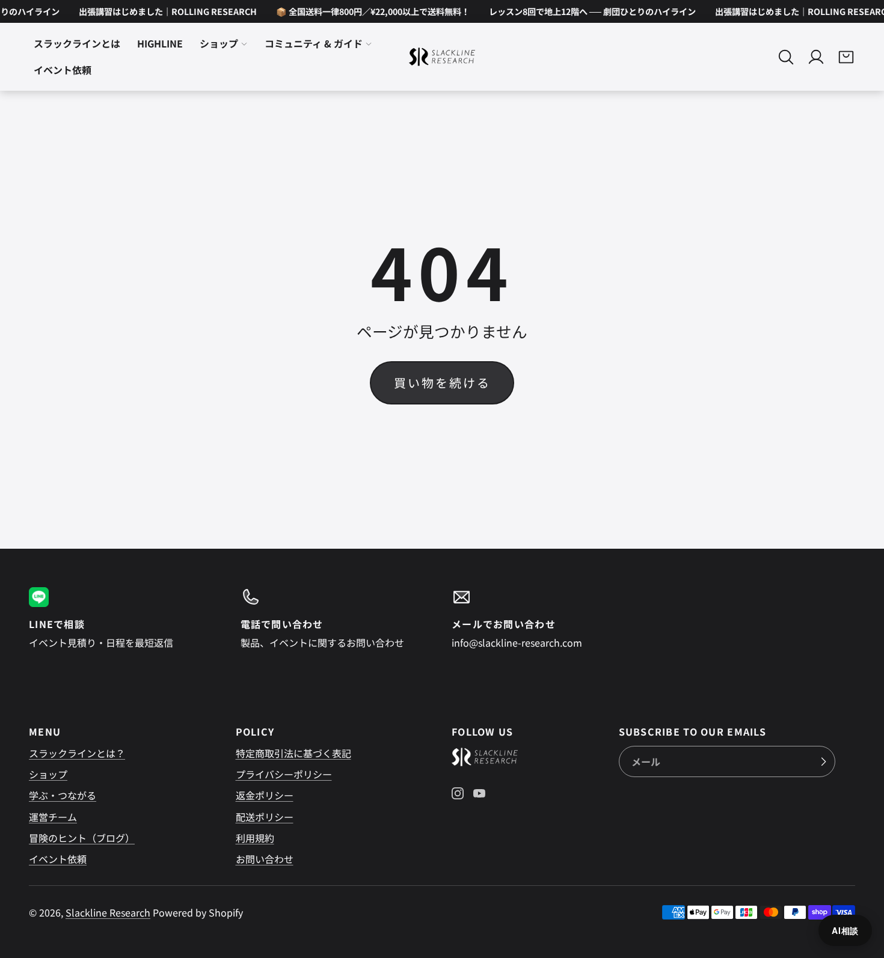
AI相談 (845, 930)
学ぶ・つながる (62, 795)
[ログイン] (816, 57)
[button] (786, 57)
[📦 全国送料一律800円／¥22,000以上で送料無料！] (366, 11)
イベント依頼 (62, 70)
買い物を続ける (442, 382)
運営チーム (53, 817)
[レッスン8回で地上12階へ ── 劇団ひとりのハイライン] (586, 11)
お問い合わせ (264, 859)
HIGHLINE (160, 44)
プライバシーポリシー (284, 774)
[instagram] (458, 793)
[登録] (823, 761)
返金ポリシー (264, 795)
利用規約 (255, 838)
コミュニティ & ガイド (314, 44)
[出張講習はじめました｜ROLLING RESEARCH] (161, 11)
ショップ (219, 44)
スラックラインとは (77, 44)
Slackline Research (108, 912)
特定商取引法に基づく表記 (293, 753)
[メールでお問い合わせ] (548, 618)
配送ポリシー (264, 817)
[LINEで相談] (125, 618)
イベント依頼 (58, 859)
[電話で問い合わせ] (337, 618)
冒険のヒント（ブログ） (82, 838)
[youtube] (479, 793)
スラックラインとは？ (77, 753)
